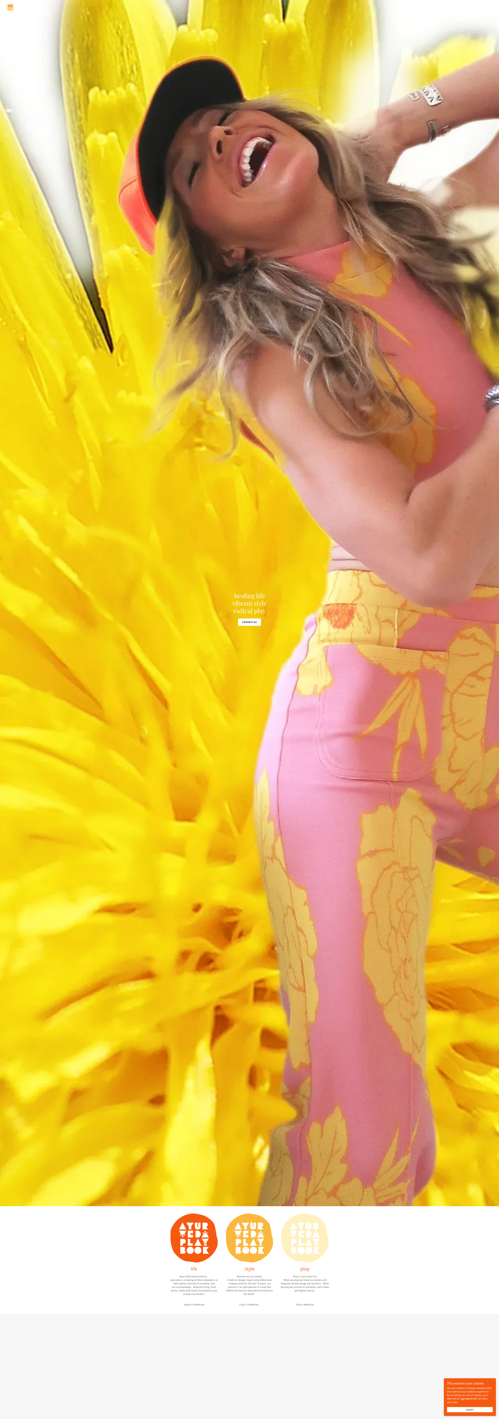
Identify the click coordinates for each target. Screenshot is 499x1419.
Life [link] (436, 7)
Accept (470, 1409)
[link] (10, 7)
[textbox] (251, 1379)
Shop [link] (466, 7)
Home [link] (426, 7)
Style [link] (445, 7)
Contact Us (249, 622)
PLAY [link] (456, 7)
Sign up (320, 1379)
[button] (490, 7)
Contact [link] (478, 7)
